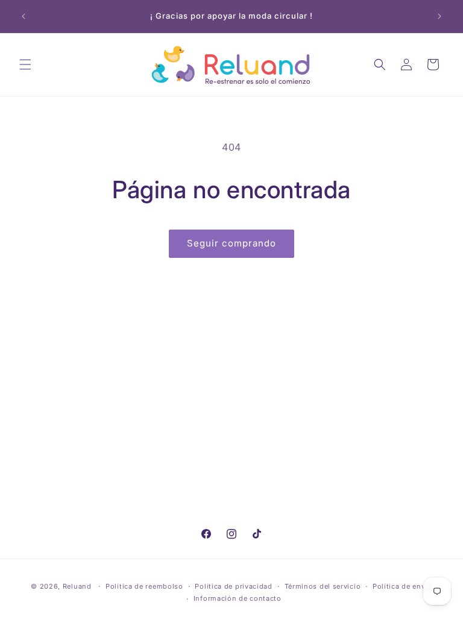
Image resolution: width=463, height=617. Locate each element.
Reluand (77, 586)
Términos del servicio (323, 586)
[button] (25, 64)
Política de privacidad (233, 586)
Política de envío (402, 586)
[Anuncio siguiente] (439, 16)
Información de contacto (238, 598)
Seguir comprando (231, 243)
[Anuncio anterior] (23, 16)
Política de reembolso (144, 586)
